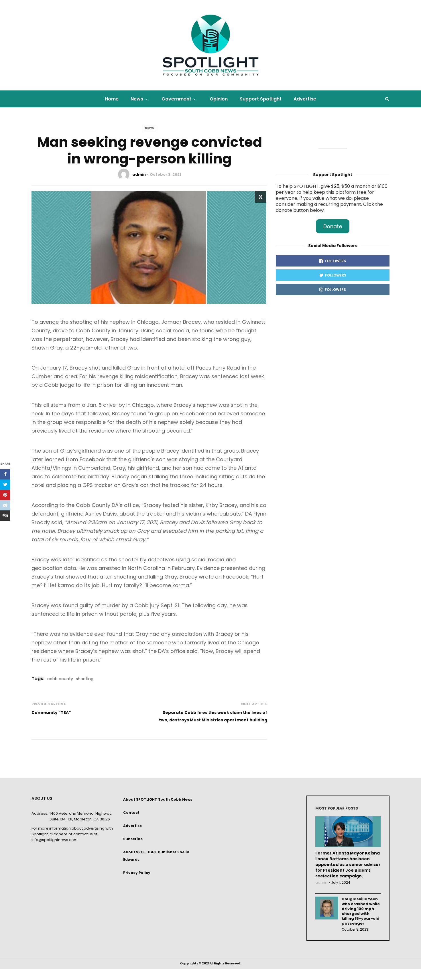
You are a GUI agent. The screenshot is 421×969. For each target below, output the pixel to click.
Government (176, 99)
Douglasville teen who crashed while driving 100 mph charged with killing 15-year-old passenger (361, 911)
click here (59, 834)
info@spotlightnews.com (55, 839)
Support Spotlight (261, 99)
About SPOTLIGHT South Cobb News (157, 799)
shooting (84, 679)
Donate (332, 226)
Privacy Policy (136, 872)
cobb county (60, 679)
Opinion (219, 99)
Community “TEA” (51, 712)
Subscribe (133, 838)
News (137, 99)
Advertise (305, 99)
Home (112, 99)
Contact (131, 812)
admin (139, 174)
